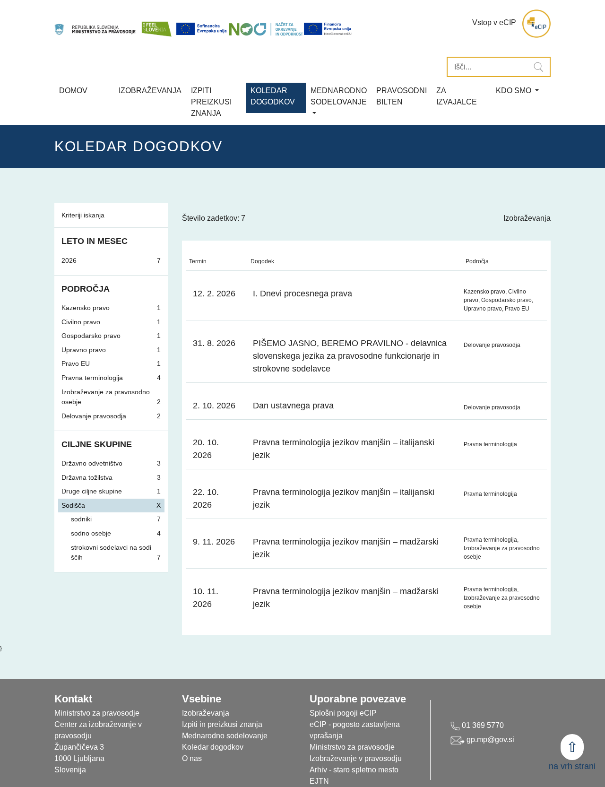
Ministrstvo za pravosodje (352, 747)
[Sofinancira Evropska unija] (202, 29)
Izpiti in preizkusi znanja (222, 724)
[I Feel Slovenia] (156, 24)
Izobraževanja (150, 90)
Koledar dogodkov (212, 747)
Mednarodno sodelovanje (225, 736)
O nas (192, 758)
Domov (73, 90)
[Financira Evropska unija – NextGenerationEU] (328, 29)
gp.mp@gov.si (489, 739)
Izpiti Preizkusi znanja (211, 101)
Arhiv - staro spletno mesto (354, 770)
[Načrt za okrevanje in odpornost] (266, 29)
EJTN (319, 781)
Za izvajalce (456, 96)
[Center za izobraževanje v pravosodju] (95, 24)
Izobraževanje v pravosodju (356, 758)
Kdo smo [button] (514, 90)
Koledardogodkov (273, 96)
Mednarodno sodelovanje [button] (339, 96)
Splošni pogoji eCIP (343, 713)
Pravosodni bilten (401, 96)
